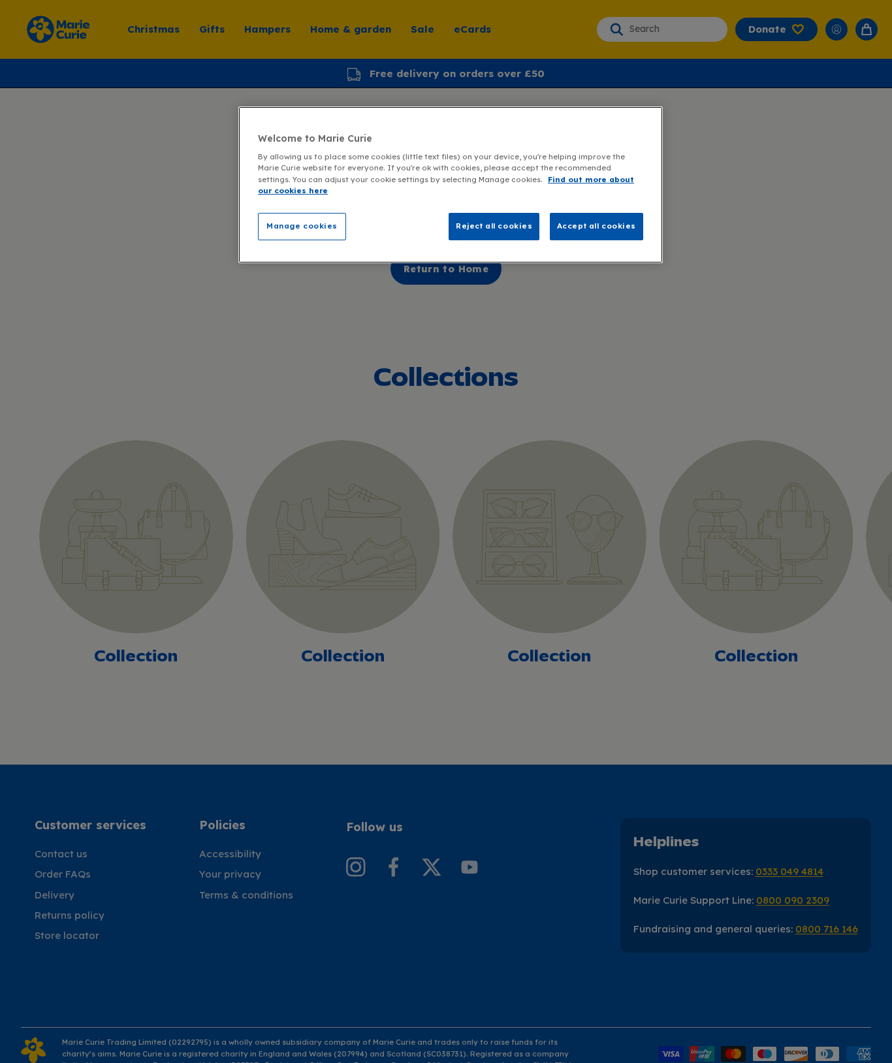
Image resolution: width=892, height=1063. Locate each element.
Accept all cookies (596, 225)
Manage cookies (302, 225)
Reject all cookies (494, 225)
